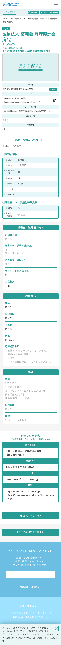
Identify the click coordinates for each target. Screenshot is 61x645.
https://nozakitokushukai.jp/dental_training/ (21, 102)
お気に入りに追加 (32, 515)
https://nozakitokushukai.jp (13, 98)
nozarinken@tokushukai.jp (22, 479)
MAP (53, 89)
